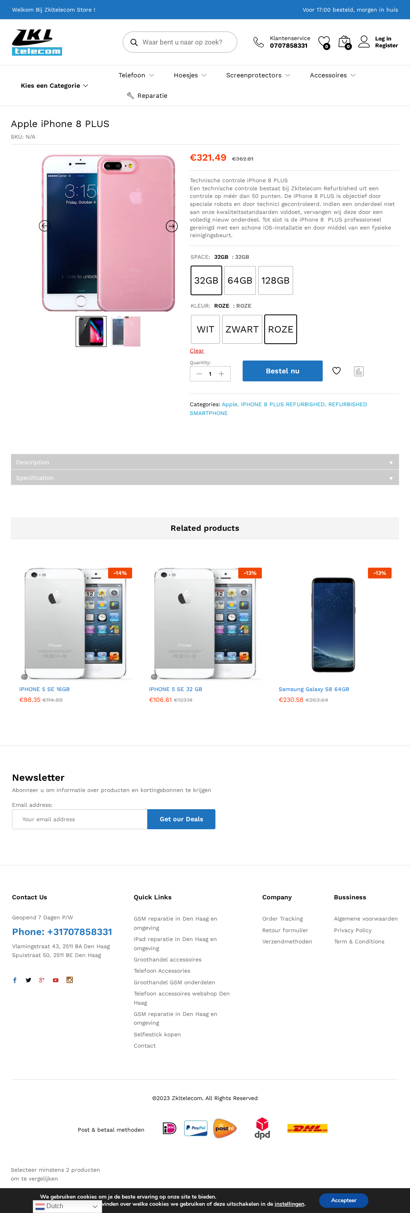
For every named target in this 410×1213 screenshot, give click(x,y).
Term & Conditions (359, 941)
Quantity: (200, 362)
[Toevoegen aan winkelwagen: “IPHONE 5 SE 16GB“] (56, 676)
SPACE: (209, 257)
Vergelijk (359, 371)
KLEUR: (210, 305)
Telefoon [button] (132, 75)
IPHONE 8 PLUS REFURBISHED (283, 404)
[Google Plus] (42, 980)
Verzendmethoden (287, 941)
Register (386, 45)
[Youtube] (55, 980)
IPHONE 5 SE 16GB (44, 689)
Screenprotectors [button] (253, 75)
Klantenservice (290, 38)
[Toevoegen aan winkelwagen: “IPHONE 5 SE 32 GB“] (186, 676)
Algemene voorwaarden (366, 918)
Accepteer (343, 1200)
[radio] (206, 280)
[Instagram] (69, 980)
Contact (145, 1045)
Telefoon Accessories (162, 970)
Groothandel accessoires (167, 959)
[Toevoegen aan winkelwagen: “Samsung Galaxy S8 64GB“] (315, 676)
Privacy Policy (353, 930)
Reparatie (152, 95)
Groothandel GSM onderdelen (174, 982)
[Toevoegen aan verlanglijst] (337, 371)
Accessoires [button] (328, 75)
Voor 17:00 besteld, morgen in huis (350, 9)
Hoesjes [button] (186, 75)
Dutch (54, 1206)
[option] (108, 232)
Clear (197, 350)
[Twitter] (28, 980)
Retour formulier (285, 930)
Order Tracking (282, 918)
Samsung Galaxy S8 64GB (314, 689)
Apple (229, 404)
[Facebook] (15, 980)
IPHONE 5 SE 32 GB (175, 689)
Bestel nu (282, 371)
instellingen (289, 1204)
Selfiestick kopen (157, 1034)
